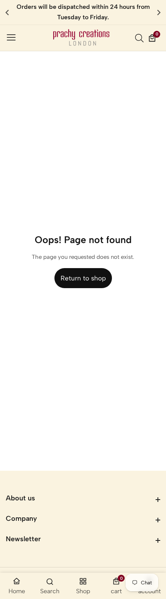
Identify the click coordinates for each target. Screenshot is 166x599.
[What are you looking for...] (140, 38)
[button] (159, 12)
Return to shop (83, 278)
